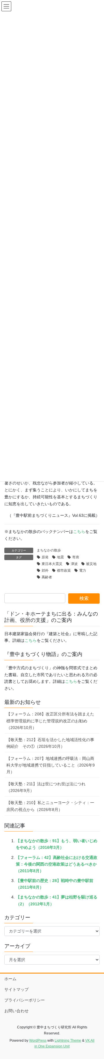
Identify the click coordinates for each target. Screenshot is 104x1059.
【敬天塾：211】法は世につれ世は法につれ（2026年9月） (46, 787)
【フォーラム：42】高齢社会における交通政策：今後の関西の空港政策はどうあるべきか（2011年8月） (56, 864)
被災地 (91, 564)
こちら (79, 531)
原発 (45, 557)
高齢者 (47, 577)
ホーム (10, 978)
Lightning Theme (68, 1041)
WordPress (38, 1041)
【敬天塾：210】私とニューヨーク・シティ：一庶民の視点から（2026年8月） (50, 806)
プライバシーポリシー (24, 1000)
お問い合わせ (16, 1010)
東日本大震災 (52, 564)
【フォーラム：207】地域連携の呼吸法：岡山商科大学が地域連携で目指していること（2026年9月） (50, 765)
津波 (74, 564)
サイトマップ (16, 989)
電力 (82, 570)
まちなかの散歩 (49, 550)
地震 (60, 557)
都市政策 (64, 570)
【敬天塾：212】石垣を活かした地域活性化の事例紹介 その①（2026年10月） (50, 743)
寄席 (75, 557)
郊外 (45, 570)
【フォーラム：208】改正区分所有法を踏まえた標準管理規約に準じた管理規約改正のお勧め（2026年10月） (50, 721)
